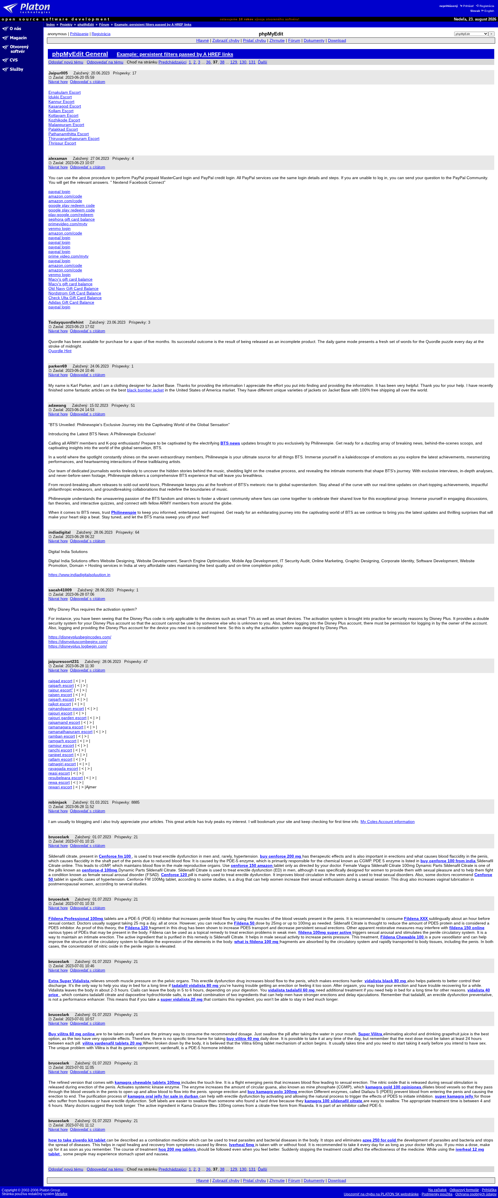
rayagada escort (63, 768)
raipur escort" (60, 690)
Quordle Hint (59, 350)
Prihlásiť (468, 6)
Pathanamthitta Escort (68, 134)
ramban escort (61, 736)
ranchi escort (60, 750)
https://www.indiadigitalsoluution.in (79, 574)
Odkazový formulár (464, 1190)
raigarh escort (61, 685)
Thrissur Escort (62, 143)
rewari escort (60, 787)
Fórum (104, 24)
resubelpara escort (65, 777)
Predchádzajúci (172, 62)
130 (242, 62)
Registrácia (487, 6)
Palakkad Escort (63, 129)
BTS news (230, 443)
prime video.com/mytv (68, 256)
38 (222, 62)
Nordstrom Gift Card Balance (74, 293)
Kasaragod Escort (64, 106)
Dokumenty (314, 40)
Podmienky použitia (437, 1194)
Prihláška (489, 1190)
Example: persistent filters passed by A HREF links (152, 24)
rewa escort (59, 782)
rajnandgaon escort (66, 708)
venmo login (59, 228)
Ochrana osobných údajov (476, 1194)
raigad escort (60, 680)
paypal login (59, 191)
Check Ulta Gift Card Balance (75, 297)
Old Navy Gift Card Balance (73, 288)
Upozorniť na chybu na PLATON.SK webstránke (381, 1194)
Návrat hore (58, 82)
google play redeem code (71, 205)
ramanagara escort (65, 727)
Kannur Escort (61, 101)
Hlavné (202, 40)
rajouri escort (60, 713)
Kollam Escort (60, 110)
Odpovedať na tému (105, 62)
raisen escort (60, 694)
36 (208, 62)
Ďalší (262, 62)
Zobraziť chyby (225, 40)
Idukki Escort (60, 97)
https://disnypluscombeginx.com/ (78, 641)
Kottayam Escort (63, 115)
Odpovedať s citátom (87, 82)
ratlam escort (60, 759)
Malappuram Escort (66, 124)
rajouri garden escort (67, 717)
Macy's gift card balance (70, 279)
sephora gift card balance (71, 219)
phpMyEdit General (80, 53)
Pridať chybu (254, 40)
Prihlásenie (79, 34)
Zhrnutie (277, 40)
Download (337, 40)
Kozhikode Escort (64, 120)
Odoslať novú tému (65, 62)
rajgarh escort (61, 699)
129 (233, 62)
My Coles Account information (388, 821)
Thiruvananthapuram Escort (73, 138)
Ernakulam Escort (64, 92)
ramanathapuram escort (70, 731)
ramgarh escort (62, 740)
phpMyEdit (86, 24)
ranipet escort (60, 754)
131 (252, 62)
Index (50, 24)
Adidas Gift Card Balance (71, 302)
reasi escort (59, 773)
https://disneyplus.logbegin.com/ (77, 646)
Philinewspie (123, 512)
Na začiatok (437, 1190)
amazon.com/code (65, 196)
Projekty (66, 24)
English (489, 10)
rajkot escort (59, 704)
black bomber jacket (145, 390)
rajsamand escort (64, 722)
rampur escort (61, 745)
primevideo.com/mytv (67, 224)
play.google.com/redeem (70, 214)
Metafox (61, 1194)
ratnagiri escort (62, 764)
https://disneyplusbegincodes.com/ (79, 637)
